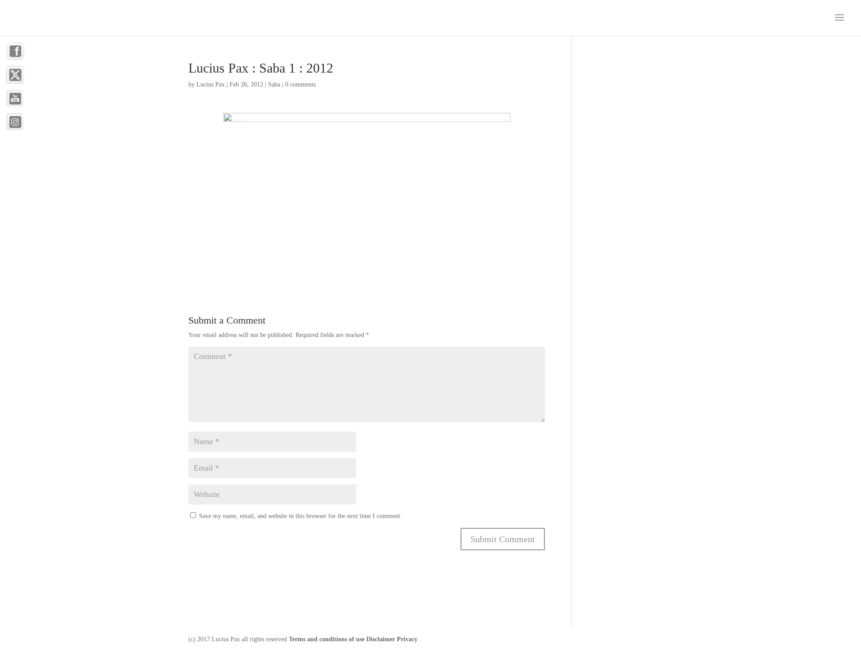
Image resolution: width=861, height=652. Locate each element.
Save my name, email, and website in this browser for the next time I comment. (300, 516)
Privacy (407, 639)
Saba (274, 84)
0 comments (300, 84)
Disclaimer (380, 639)
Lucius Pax (210, 84)
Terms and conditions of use (327, 639)
